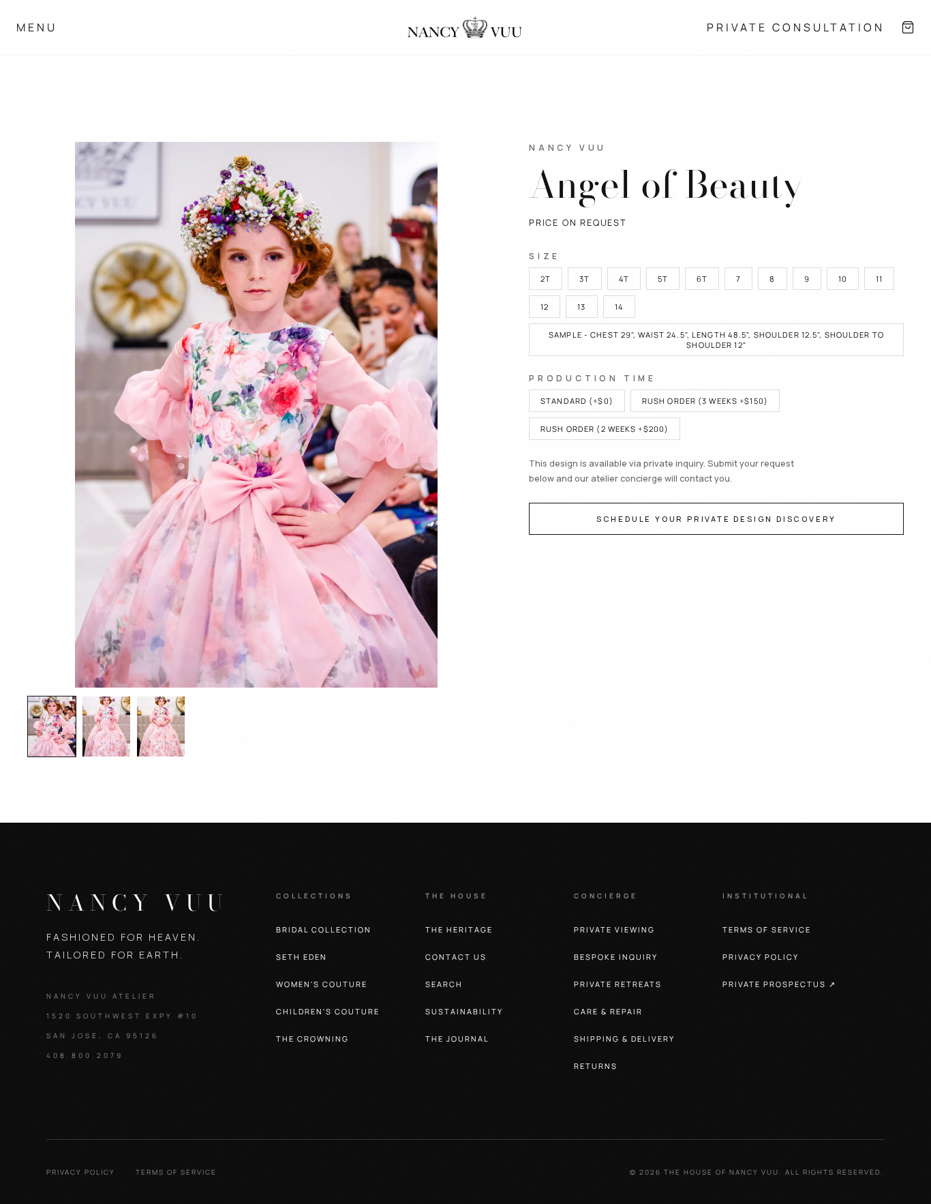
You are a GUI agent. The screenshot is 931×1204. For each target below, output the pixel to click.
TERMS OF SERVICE (766, 929)
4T (624, 279)
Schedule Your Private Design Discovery (716, 519)
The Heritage (459, 929)
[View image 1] (51, 726)
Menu (36, 27)
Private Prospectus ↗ (779, 984)
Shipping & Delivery (624, 1038)
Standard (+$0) (576, 401)
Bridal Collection (323, 929)
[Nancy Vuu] (465, 27)
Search (444, 984)
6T (702, 279)
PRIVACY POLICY (760, 957)
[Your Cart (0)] (908, 27)
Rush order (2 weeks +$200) (604, 429)
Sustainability (464, 1011)
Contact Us (456, 957)
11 (879, 279)
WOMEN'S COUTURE (321, 984)
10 (842, 279)
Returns (595, 1066)
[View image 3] (160, 726)
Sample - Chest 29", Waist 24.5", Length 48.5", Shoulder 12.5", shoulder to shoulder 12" (716, 339)
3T (584, 279)
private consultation (796, 27)
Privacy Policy (80, 1172)
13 (581, 307)
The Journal (457, 1038)
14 (619, 307)
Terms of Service (176, 1172)
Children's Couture (328, 1011)
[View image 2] (106, 726)
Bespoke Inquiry (616, 957)
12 (544, 307)
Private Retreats (618, 984)
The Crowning (312, 1038)
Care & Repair (608, 1011)
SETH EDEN (301, 957)
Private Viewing (614, 929)
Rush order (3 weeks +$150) (705, 401)
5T (663, 279)
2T (545, 279)
